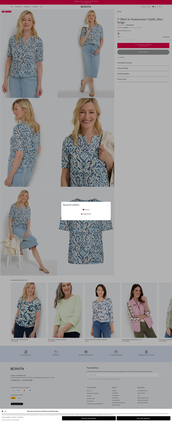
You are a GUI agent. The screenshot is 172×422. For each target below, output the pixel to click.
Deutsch (87, 209)
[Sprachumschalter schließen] (108, 205)
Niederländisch (87, 214)
